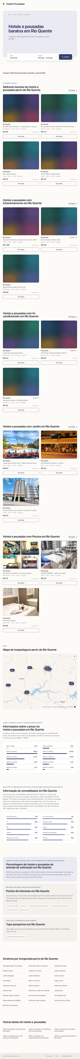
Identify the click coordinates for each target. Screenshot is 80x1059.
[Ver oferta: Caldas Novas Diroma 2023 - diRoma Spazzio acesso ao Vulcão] (21, 445)
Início (9, 14)
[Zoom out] (74, 659)
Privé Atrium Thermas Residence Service (54, 353)
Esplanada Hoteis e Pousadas (38, 966)
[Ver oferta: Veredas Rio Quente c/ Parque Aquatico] (21, 382)
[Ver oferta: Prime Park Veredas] (21, 602)
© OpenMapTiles (54, 707)
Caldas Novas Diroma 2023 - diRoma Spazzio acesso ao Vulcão (23, 463)
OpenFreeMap (46, 707)
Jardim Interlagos (8, 976)
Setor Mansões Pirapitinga (37, 995)
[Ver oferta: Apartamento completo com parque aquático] (21, 555)
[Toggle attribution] (75, 707)
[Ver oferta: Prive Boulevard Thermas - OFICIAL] (59, 445)
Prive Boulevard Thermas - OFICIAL (52, 463)
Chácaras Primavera (9, 985)
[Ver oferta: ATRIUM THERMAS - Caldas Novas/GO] (59, 555)
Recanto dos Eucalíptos (10, 1005)
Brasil (15, 14)
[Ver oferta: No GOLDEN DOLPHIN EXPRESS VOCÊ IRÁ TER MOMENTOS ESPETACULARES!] (59, 108)
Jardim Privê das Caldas (62, 1000)
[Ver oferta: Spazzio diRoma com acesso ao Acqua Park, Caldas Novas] (21, 492)
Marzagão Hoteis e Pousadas (12, 966)
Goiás (20, 14)
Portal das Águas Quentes (37, 1000)
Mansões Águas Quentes (11, 995)
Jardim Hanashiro (60, 971)
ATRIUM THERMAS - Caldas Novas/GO (53, 573)
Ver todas (73, 90)
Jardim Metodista (34, 976)
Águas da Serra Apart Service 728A (14, 287)
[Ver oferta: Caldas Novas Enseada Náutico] (21, 335)
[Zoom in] (74, 656)
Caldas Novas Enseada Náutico (13, 353)
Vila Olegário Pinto (60, 995)
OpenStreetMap (69, 707)
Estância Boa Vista (60, 966)
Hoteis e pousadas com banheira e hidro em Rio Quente (40, 1030)
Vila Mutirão (7, 980)
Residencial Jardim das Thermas (39, 990)
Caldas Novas (58, 980)
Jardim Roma (58, 990)
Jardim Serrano (59, 976)
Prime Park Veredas (9, 620)
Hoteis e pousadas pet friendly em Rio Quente (65, 1037)
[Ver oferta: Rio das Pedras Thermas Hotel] (59, 221)
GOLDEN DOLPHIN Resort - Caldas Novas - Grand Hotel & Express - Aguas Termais (29, 126)
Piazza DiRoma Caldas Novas (50, 174)
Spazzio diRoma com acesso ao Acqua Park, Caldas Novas (22, 510)
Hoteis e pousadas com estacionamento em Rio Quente (39, 1037)
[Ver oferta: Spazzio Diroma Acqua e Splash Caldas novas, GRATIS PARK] (21, 221)
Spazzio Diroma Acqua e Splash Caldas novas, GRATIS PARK (22, 240)
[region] (40, 681)
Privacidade (49, 1056)
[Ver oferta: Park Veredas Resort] (21, 155)
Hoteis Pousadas (15, 4)
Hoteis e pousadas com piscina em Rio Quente (14, 1030)
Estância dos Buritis (60, 985)
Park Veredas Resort (9, 174)
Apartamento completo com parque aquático (17, 573)
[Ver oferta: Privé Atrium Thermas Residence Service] (59, 335)
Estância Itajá (7, 990)
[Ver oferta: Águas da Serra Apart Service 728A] (21, 269)
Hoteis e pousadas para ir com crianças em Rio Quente (13, 1037)
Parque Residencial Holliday (12, 1000)
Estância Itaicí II (8, 971)
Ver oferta (21, 136)
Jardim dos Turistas (35, 971)
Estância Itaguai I (34, 985)
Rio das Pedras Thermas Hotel (50, 240)
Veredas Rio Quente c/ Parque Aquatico (15, 400)
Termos (57, 1056)
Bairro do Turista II (34, 980)
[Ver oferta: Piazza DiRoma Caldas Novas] (59, 155)
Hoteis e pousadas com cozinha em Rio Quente (64, 1030)
